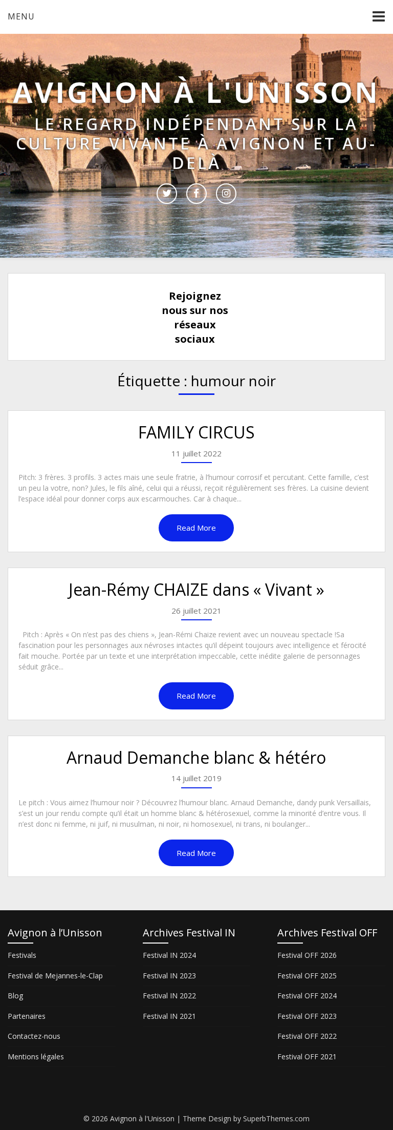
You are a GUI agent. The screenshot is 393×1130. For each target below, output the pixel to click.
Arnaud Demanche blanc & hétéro (196, 757)
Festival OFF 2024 (307, 995)
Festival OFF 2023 (307, 1016)
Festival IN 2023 (169, 975)
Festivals (22, 955)
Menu (21, 16)
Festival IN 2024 (169, 955)
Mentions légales (36, 1056)
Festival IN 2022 (169, 995)
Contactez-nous (34, 1036)
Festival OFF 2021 (307, 1056)
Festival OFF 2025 (307, 975)
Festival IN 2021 (169, 1016)
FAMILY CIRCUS (196, 432)
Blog (15, 995)
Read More (196, 527)
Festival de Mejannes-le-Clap (55, 975)
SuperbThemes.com (276, 1118)
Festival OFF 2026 (307, 955)
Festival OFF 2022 (307, 1036)
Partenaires (27, 1016)
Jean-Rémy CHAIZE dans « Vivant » (196, 589)
